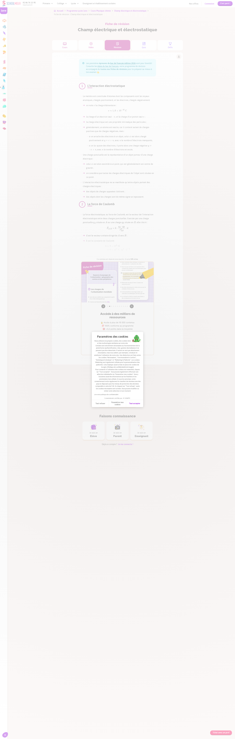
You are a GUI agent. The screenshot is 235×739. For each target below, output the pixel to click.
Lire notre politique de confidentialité (106, 394)
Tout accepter (134, 403)
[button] (5, 735)
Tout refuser (100, 403)
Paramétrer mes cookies (117, 403)
